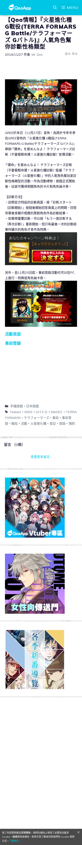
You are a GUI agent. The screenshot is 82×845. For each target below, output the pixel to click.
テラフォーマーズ (36, 418)
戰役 (14, 423)
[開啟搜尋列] (55, 7)
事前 (55, 418)
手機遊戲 (16, 406)
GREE (28, 412)
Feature (15, 412)
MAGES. (57, 412)
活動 (24, 423)
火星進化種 (38, 423)
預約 (72, 423)
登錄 (62, 423)
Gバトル (42, 412)
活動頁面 (13, 334)
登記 (53, 423)
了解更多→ (15, 840)
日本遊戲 (32, 406)
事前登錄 (13, 343)
